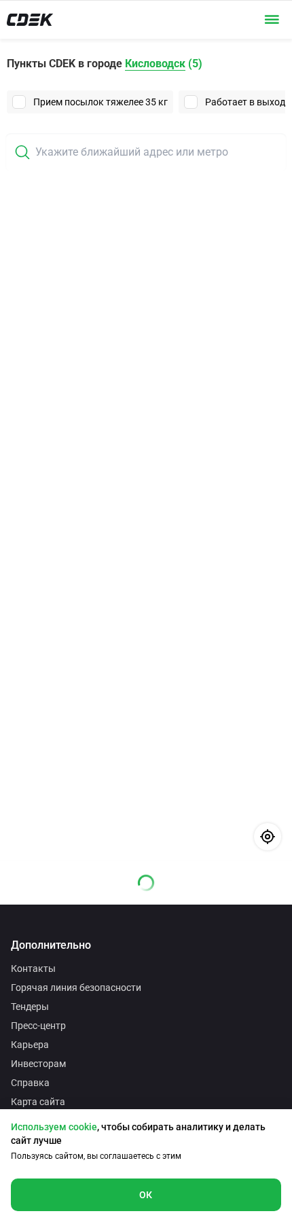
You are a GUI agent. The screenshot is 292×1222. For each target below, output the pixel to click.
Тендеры (30, 1006)
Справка (30, 1082)
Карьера (30, 1044)
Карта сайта (38, 1101)
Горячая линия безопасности (76, 987)
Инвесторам (38, 1063)
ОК (146, 1194)
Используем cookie (54, 1126)
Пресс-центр (38, 1025)
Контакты (33, 968)
